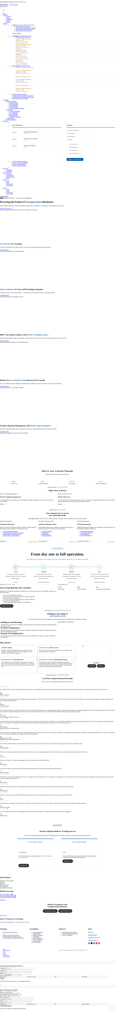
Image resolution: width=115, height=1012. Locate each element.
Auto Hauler (69, 139)
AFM (7, 181)
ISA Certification (13, 114)
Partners (8, 22)
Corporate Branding (11, 119)
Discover (101, 665)
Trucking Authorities (11, 101)
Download (92, 665)
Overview (5, 15)
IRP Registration (13, 105)
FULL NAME (3, 997)
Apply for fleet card (7, 606)
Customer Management (74, 153)
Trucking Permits (13, 102)
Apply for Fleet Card (65, 911)
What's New (9, 174)
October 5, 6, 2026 (22, 42)
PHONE (2, 973)
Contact (8, 18)
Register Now (23, 865)
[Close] (0, 984)
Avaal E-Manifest (84, 534)
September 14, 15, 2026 (22, 52)
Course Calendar (14, 4)
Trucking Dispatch (71, 133)
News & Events (7, 172)
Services (2, 975)
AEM (7, 182)
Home (4, 13)
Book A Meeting (4, 4)
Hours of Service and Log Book (24, 30)
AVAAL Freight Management (20, 161)
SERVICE (2, 992)
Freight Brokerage (71, 136)
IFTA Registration (13, 107)
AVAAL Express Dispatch (19, 164)
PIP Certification (13, 115)
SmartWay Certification (15, 117)
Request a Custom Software (75, 159)
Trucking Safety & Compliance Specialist (26, 28)
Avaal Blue (9, 170)
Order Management (73, 147)
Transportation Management (73, 130)
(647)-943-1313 (92, 937)
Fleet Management (73, 150)
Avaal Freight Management (87, 531)
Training (5, 23)
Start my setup (42, 541)
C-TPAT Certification (14, 111)
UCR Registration (13, 104)
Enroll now (3, 541)
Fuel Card (5, 168)
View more (2, 900)
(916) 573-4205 (92, 940)
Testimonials (9, 19)
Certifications (9, 109)
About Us (8, 16)
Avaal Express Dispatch (86, 533)
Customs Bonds (10, 118)
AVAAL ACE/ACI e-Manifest (20, 163)
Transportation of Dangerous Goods (24, 29)
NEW (1, 2)
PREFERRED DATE (5, 994)
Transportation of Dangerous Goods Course (23, 97)
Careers (8, 20)
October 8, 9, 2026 (21, 63)
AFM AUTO (9, 184)
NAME (2, 970)
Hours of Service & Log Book (22, 85)
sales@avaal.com (92, 935)
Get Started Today (4, 250)
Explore (2, 504)
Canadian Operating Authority (16, 108)
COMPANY (3, 968)
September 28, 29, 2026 (22, 57)
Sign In (5, 179)
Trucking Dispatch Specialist (23, 26)
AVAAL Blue (9, 185)
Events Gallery (10, 175)
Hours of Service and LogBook (20, 98)
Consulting (6, 100)
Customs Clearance (73, 144)
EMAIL (2, 972)
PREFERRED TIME (5, 996)
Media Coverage (10, 177)
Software (5, 121)
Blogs (7, 178)
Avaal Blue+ (9, 171)
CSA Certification (13, 112)
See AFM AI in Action (5, 208)
